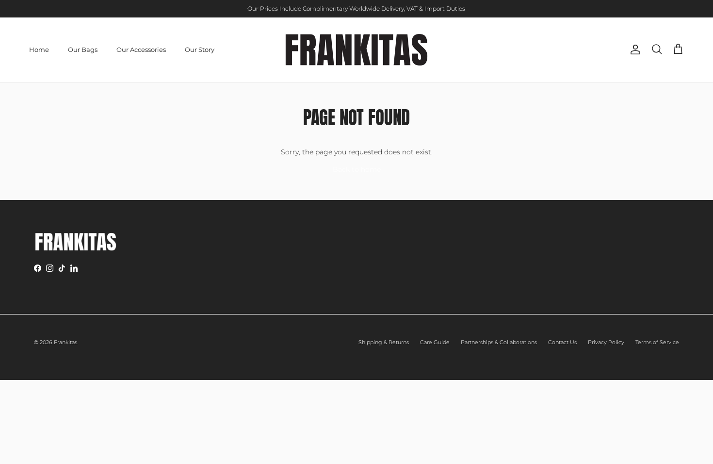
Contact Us (562, 342)
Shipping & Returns (383, 342)
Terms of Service (657, 342)
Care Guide (435, 342)
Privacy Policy (606, 342)
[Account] (633, 49)
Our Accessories (141, 49)
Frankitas (65, 342)
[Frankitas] (356, 49)
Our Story (199, 49)
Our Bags (82, 49)
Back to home (357, 169)
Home (39, 49)
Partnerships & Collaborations (499, 342)
